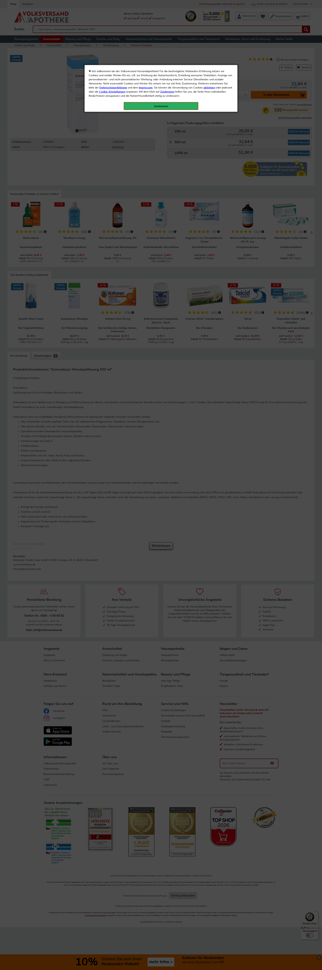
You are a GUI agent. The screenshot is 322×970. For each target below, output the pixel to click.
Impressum (146, 87)
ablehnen (209, 87)
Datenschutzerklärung (113, 87)
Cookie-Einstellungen (112, 92)
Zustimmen (167, 92)
